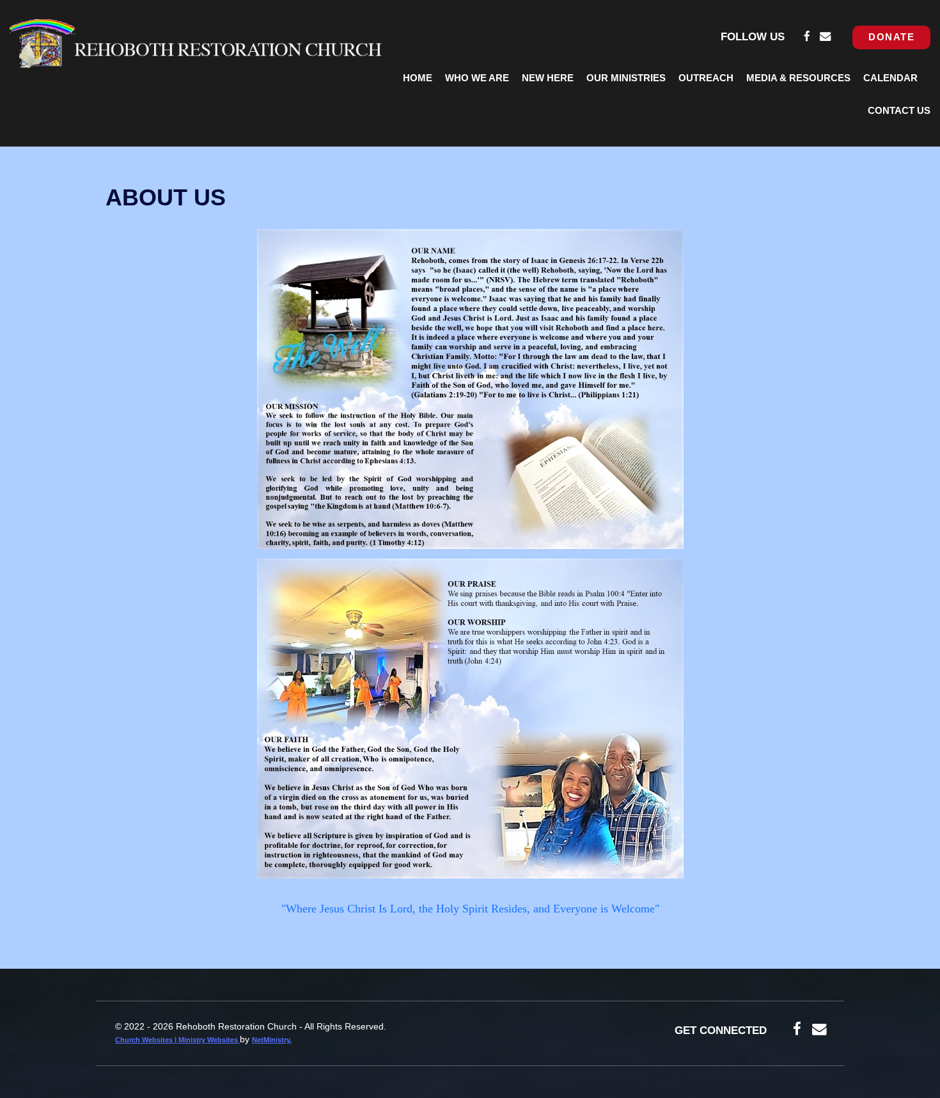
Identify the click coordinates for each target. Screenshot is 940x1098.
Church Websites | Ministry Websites (177, 1040)
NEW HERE (548, 78)
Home (417, 78)
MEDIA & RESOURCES (798, 78)
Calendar (890, 78)
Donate (891, 37)
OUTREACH (705, 78)
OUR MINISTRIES (626, 78)
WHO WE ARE (477, 78)
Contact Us (899, 111)
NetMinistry (271, 1040)
